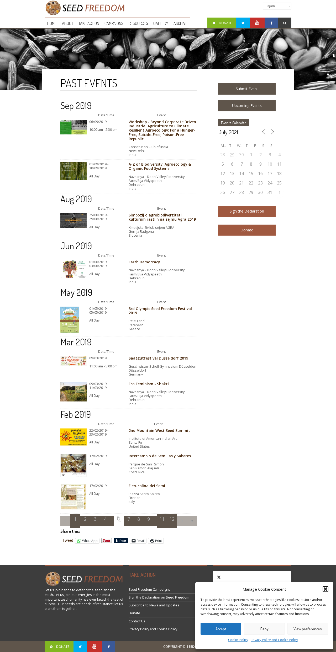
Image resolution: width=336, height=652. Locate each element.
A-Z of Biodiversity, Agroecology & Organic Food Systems (160, 166)
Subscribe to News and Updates (154, 605)
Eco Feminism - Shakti (149, 383)
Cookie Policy (238, 640)
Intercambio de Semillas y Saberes (160, 455)
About (67, 23)
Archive (181, 23)
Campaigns (113, 23)
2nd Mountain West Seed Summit (159, 430)
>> (192, 521)
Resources (138, 23)
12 (172, 519)
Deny (264, 628)
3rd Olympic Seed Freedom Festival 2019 (160, 310)
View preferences (307, 628)
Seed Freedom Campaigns (149, 589)
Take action (88, 23)
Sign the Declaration (247, 211)
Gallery (160, 23)
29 (232, 155)
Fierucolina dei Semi (147, 485)
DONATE (225, 23)
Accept (221, 628)
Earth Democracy (144, 261)
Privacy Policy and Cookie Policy (274, 640)
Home (52, 23)
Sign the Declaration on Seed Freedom (159, 597)
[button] (325, 589)
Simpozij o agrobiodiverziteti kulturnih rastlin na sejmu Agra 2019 (162, 217)
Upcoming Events (247, 105)
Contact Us (137, 621)
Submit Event (247, 88)
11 (162, 519)
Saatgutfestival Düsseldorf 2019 (158, 358)
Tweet (67, 540)
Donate (246, 229)
